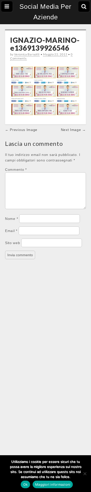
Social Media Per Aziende (45, 12)
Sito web (12, 243)
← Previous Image (21, 130)
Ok (25, 484)
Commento (16, 170)
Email (11, 231)
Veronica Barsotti (27, 54)
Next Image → (73, 130)
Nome (11, 219)
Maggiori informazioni (52, 484)
